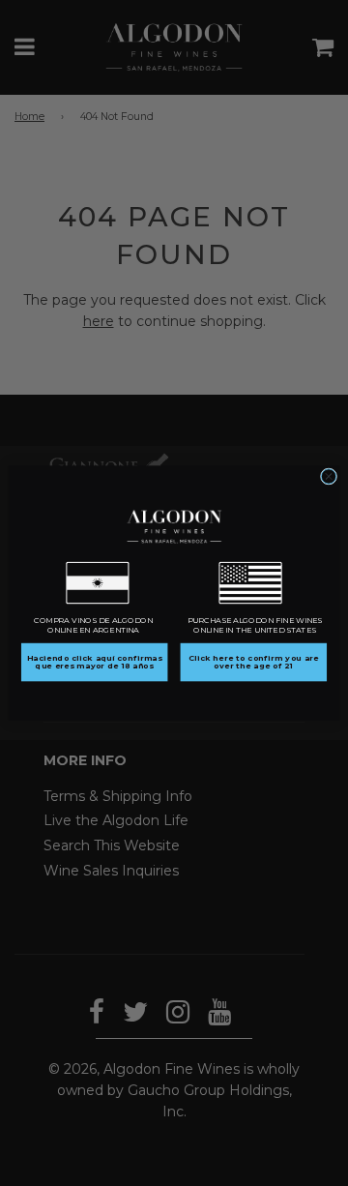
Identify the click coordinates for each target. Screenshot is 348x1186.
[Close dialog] (328, 476)
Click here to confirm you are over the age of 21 (253, 662)
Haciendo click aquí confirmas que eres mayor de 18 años (94, 662)
